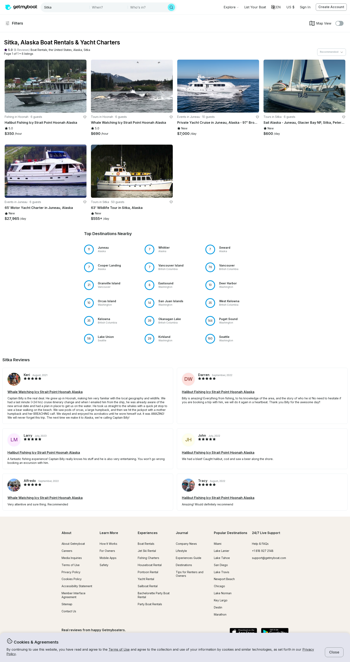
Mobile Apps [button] (108, 558)
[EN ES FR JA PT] (276, 7)
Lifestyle (181, 550)
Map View (323, 23)
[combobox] (65, 7)
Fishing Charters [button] (148, 558)
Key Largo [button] (220, 600)
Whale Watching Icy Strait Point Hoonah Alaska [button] (45, 392)
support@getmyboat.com (269, 558)
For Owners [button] (107, 550)
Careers (67, 550)
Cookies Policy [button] (72, 579)
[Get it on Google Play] (274, 632)
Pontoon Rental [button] (148, 572)
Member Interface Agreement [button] (73, 595)
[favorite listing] (84, 117)
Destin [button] (218, 607)
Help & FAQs (260, 543)
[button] (255, 7)
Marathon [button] (220, 614)
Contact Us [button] (69, 611)
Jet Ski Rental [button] (147, 550)
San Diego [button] (221, 565)
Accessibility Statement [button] (77, 586)
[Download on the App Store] (243, 632)
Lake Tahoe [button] (222, 558)
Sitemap (67, 604)
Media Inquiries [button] (72, 558)
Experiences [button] (148, 533)
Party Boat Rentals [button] (150, 604)
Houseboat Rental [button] (150, 565)
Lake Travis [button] (221, 572)
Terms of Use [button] (119, 649)
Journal (182, 533)
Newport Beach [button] (224, 579)
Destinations (184, 565)
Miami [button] (217, 543)
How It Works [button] (108, 543)
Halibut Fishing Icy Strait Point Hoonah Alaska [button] (218, 392)
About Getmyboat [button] (73, 543)
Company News (186, 543)
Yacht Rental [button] (146, 579)
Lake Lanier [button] (221, 550)
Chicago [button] (219, 586)
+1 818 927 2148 (262, 550)
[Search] (171, 7)
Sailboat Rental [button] (148, 586)
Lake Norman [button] (223, 593)
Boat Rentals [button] (146, 543)
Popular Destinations (230, 533)
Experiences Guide (188, 558)
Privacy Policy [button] (71, 572)
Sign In (305, 7)
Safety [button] (104, 565)
